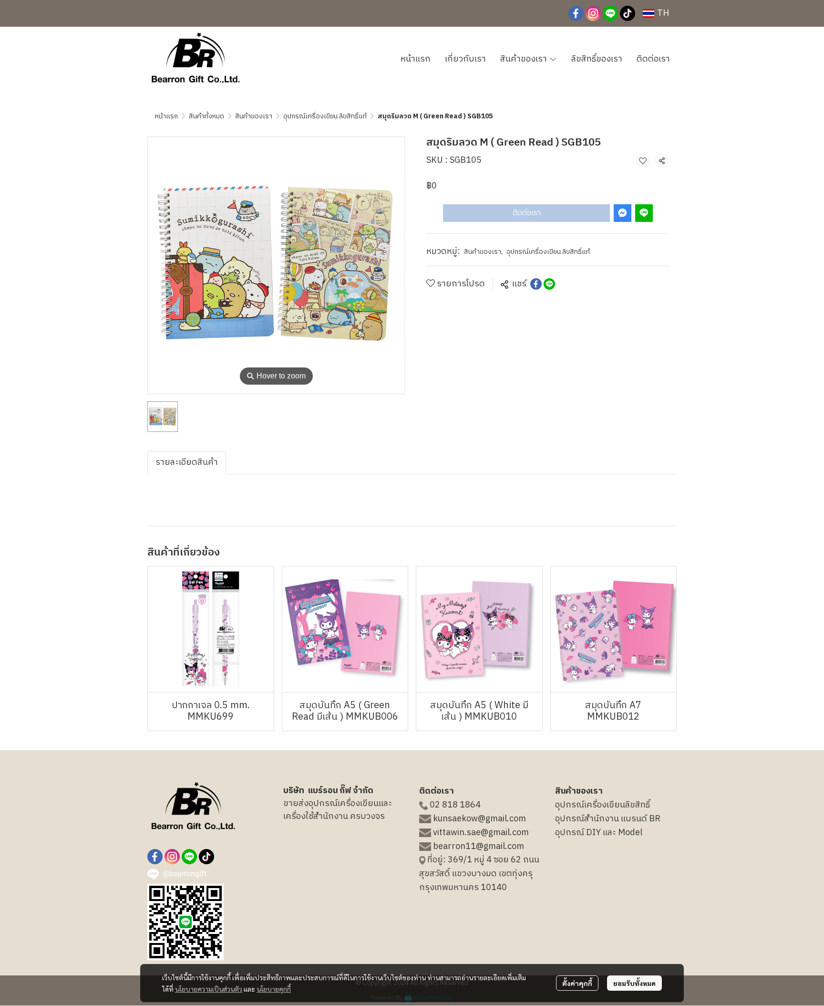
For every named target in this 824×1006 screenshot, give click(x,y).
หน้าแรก (166, 116)
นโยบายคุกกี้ (274, 989)
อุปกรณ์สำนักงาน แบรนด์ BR (607, 819)
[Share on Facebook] (536, 284)
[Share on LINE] (549, 284)
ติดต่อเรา (527, 212)
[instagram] (593, 13)
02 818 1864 (455, 805)
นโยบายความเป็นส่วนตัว (208, 989)
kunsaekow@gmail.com (479, 819)
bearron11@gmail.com (478, 846)
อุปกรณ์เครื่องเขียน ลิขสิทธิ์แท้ (325, 116)
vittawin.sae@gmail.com (481, 833)
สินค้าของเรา (253, 116)
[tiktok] (627, 13)
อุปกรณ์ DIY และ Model (598, 833)
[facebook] (576, 13)
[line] (610, 13)
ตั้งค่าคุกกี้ (577, 983)
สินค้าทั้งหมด (206, 116)
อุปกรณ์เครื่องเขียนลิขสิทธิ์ (602, 805)
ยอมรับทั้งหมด (634, 983)
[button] (656, 13)
